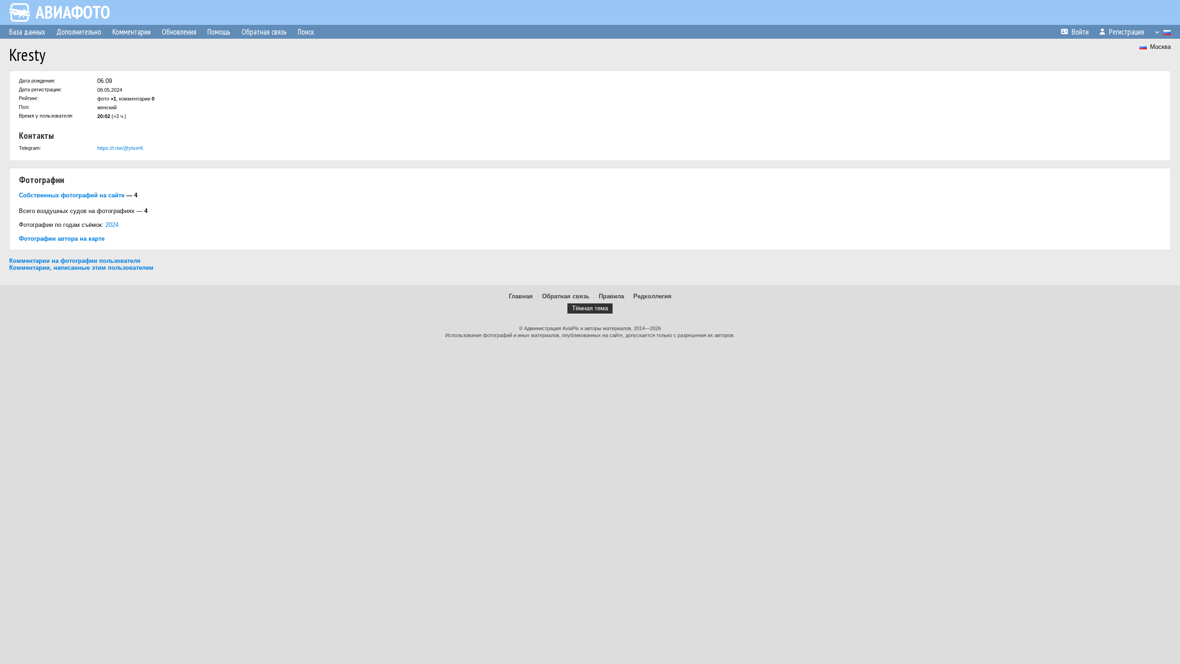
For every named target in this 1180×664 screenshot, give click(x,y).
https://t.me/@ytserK (120, 148)
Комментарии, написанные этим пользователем (81, 267)
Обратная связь (566, 296)
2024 (112, 224)
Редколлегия (652, 296)
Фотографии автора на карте (62, 238)
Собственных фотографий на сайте (71, 195)
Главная (521, 296)
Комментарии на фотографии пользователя (75, 260)
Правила (611, 296)
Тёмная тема (590, 308)
